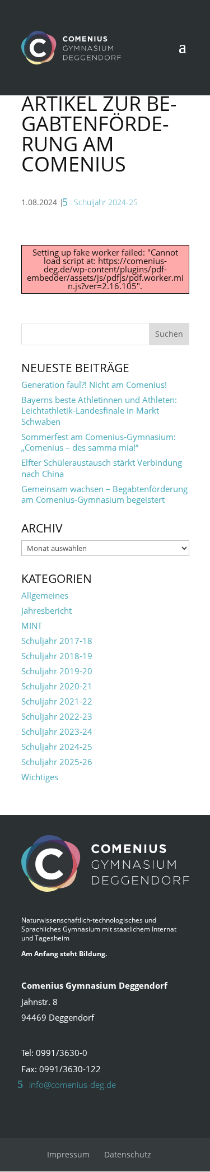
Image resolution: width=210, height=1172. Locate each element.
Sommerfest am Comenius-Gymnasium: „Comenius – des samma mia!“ (98, 442)
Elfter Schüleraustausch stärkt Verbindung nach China (101, 468)
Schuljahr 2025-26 (56, 761)
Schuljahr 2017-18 (56, 640)
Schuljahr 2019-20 (56, 671)
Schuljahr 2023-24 (56, 731)
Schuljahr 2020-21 (56, 686)
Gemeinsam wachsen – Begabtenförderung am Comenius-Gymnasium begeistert (104, 494)
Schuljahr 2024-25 (106, 202)
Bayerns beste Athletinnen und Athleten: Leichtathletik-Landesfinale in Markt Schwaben (99, 410)
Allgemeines (44, 595)
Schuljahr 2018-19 (56, 655)
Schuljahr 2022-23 (56, 716)
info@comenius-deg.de (72, 1084)
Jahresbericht (46, 610)
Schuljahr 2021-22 (56, 701)
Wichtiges (39, 776)
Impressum (68, 1154)
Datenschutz (127, 1154)
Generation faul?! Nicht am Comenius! (94, 384)
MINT (31, 625)
